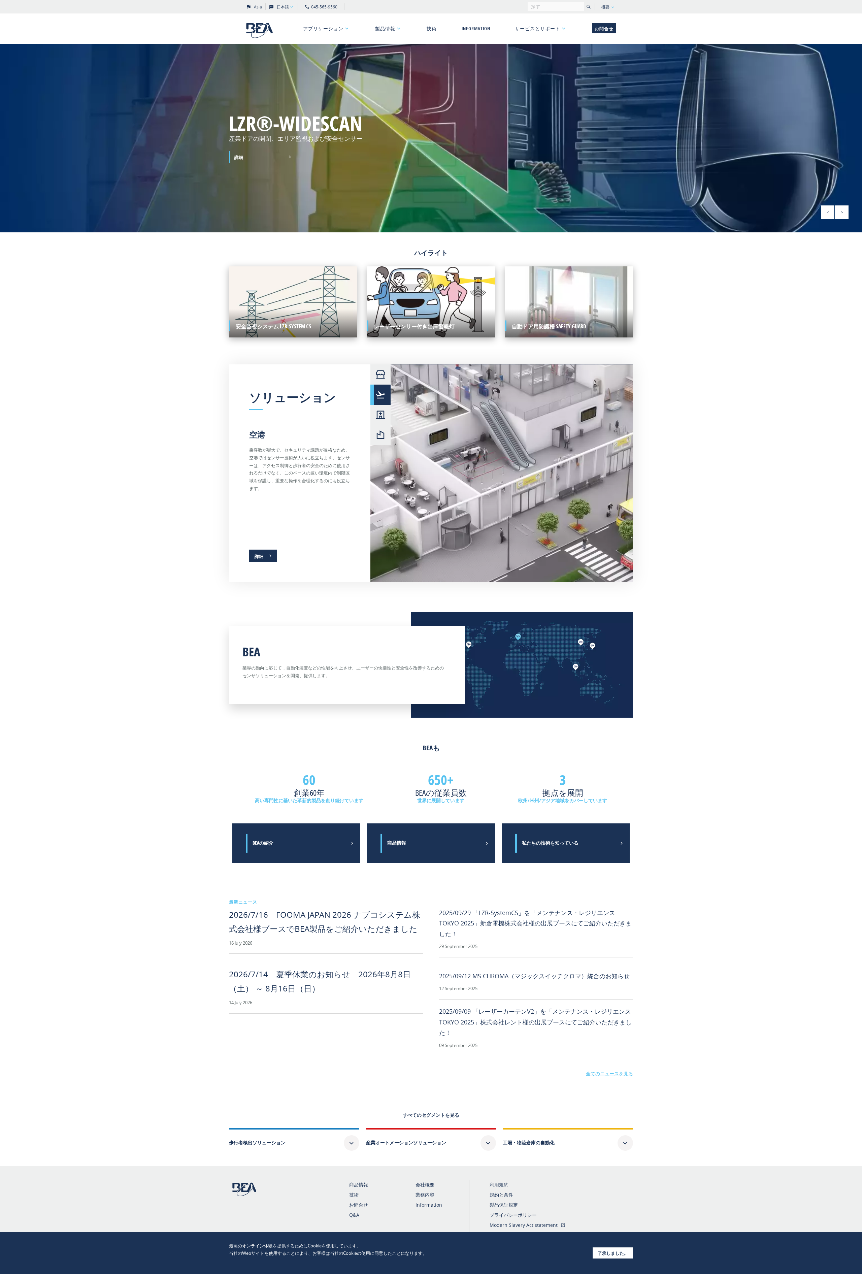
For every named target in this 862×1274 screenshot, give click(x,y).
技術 (432, 28)
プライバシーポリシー (513, 1215)
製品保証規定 (504, 1205)
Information (476, 28)
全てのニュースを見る (609, 1073)
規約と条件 (501, 1194)
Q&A (354, 1215)
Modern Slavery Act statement (524, 1225)
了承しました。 (613, 1253)
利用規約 (499, 1184)
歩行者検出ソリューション (257, 1142)
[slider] (431, 138)
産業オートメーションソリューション (406, 1142)
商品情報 (358, 1184)
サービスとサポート (537, 28)
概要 (605, 7)
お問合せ (604, 29)
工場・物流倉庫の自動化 (529, 1142)
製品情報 (385, 28)
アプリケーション (323, 28)
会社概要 (425, 1184)
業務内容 (425, 1194)
